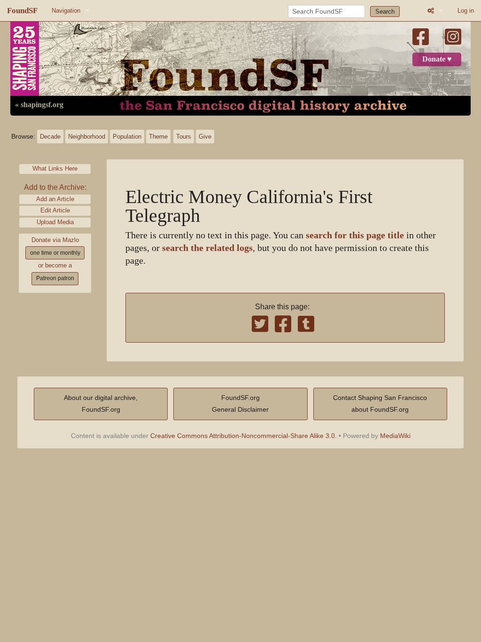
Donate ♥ (437, 59)
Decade (50, 136)
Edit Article (55, 210)
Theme (158, 136)
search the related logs (207, 248)
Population (127, 136)
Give (205, 136)
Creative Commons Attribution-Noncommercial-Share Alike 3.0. (243, 435)
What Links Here (55, 168)
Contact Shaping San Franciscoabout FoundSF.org (380, 404)
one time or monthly (55, 253)
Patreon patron (55, 278)
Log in (466, 10)
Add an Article (55, 199)
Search (385, 11)
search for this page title (355, 235)
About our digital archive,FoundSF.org (101, 404)
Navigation (66, 10)
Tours (183, 136)
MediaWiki (395, 435)
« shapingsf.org (39, 105)
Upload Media (55, 222)
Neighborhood (86, 136)
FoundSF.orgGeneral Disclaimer (240, 404)
